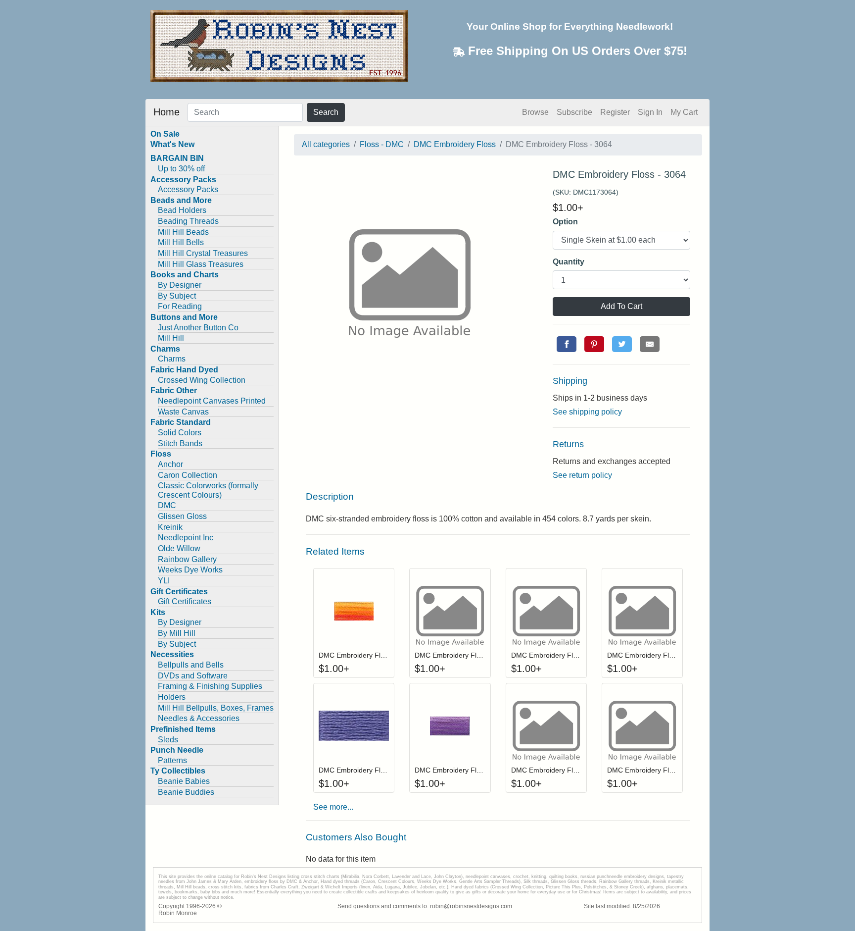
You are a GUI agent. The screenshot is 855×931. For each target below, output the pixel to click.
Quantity (568, 262)
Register (615, 112)
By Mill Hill (176, 633)
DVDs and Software (193, 676)
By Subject (177, 296)
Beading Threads (188, 221)
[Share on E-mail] (650, 344)
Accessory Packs (188, 189)
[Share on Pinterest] (594, 344)
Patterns (172, 760)
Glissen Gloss (182, 516)
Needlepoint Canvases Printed (212, 401)
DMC (167, 505)
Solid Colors (179, 432)
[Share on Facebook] (566, 344)
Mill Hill (171, 338)
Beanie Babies (184, 781)
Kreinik (170, 527)
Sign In (650, 112)
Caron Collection (187, 475)
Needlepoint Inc (185, 537)
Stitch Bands (180, 443)
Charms (172, 359)
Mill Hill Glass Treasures (200, 264)
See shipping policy (587, 412)
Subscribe (574, 112)
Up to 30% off (181, 168)
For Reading (180, 306)
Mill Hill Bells (181, 242)
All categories (326, 144)
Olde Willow (179, 548)
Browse (535, 112)
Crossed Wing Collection (201, 380)
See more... (333, 807)
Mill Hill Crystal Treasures (203, 253)
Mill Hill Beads (183, 232)
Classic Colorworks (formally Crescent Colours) (208, 490)
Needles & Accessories (198, 718)
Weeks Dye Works (190, 570)
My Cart (684, 112)
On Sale (165, 134)
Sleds (168, 739)
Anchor (170, 464)
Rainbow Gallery (187, 559)
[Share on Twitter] (622, 344)
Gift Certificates (184, 601)
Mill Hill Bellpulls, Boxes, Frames (216, 708)
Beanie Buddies (186, 792)
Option (565, 221)
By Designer (179, 285)
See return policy (582, 475)
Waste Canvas (183, 412)
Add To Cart (621, 306)
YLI (164, 580)
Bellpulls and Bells (191, 665)
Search (325, 112)
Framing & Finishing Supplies (210, 686)
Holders (172, 697)
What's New (172, 144)
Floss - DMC (382, 144)
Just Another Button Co (198, 327)
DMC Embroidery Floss (455, 144)
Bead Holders (182, 210)
